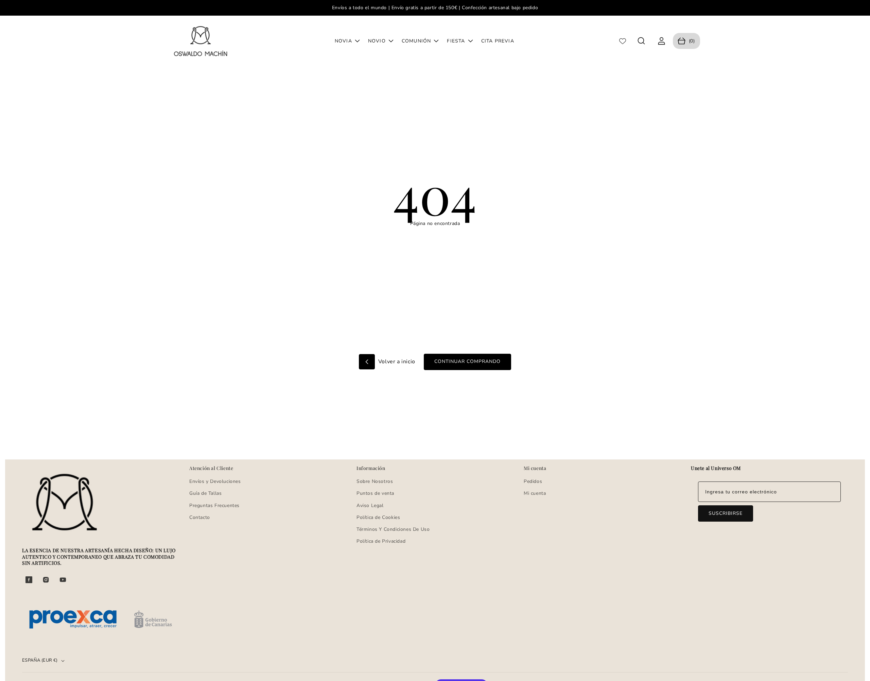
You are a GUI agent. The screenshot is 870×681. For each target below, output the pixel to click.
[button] (641, 41)
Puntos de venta (375, 493)
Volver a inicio (396, 361)
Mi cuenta (535, 493)
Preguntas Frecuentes (214, 505)
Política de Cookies (378, 517)
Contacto (199, 517)
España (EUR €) (40, 660)
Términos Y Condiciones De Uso (393, 529)
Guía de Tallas (205, 493)
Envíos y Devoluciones (215, 481)
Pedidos (533, 481)
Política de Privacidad (380, 541)
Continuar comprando (467, 361)
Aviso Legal (370, 505)
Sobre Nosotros (374, 481)
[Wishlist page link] (622, 41)
